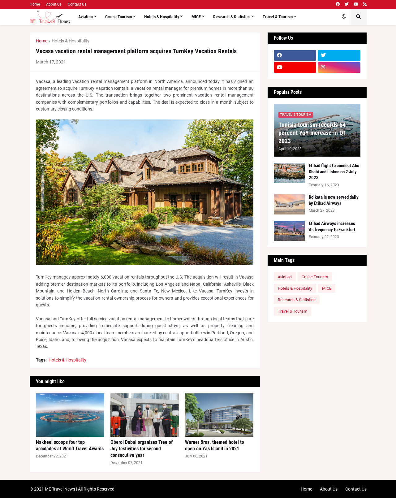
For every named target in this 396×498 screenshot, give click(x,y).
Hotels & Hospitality (70, 41)
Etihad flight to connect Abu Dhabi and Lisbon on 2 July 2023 (334, 171)
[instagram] (339, 67)
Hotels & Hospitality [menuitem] (161, 16)
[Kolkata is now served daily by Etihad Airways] (289, 204)
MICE (326, 288)
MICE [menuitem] (196, 16)
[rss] (365, 4)
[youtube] (356, 4)
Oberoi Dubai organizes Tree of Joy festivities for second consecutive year (141, 448)
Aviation (285, 277)
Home (35, 4)
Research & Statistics (297, 299)
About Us (54, 4)
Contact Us (77, 4)
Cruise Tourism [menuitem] (118, 16)
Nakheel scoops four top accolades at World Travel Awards (70, 445)
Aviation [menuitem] (85, 16)
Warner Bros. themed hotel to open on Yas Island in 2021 (214, 445)
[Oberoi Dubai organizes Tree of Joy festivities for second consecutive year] (144, 415)
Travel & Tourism (292, 311)
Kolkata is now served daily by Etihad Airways (334, 200)
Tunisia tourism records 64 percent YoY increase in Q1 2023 (312, 133)
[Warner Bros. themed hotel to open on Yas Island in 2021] (219, 415)
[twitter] (347, 4)
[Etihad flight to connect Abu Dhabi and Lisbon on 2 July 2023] (289, 173)
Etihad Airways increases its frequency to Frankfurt (332, 226)
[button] (344, 17)
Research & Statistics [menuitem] (231, 16)
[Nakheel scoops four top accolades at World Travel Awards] (70, 415)
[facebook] (338, 4)
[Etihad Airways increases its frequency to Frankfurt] (289, 231)
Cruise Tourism (315, 277)
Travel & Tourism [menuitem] (278, 16)
